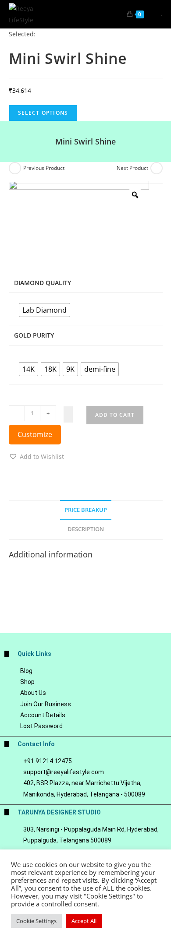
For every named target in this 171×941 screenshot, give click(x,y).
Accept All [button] (83, 921)
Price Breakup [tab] (85, 510)
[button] (36, 456)
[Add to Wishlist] (68, 414)
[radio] (44, 310)
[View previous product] (15, 168)
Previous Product (43, 168)
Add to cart (115, 415)
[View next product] (156, 168)
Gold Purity (34, 335)
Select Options (43, 112)
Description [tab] (86, 529)
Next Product (132, 168)
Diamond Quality (42, 282)
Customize (35, 434)
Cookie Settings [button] (36, 921)
